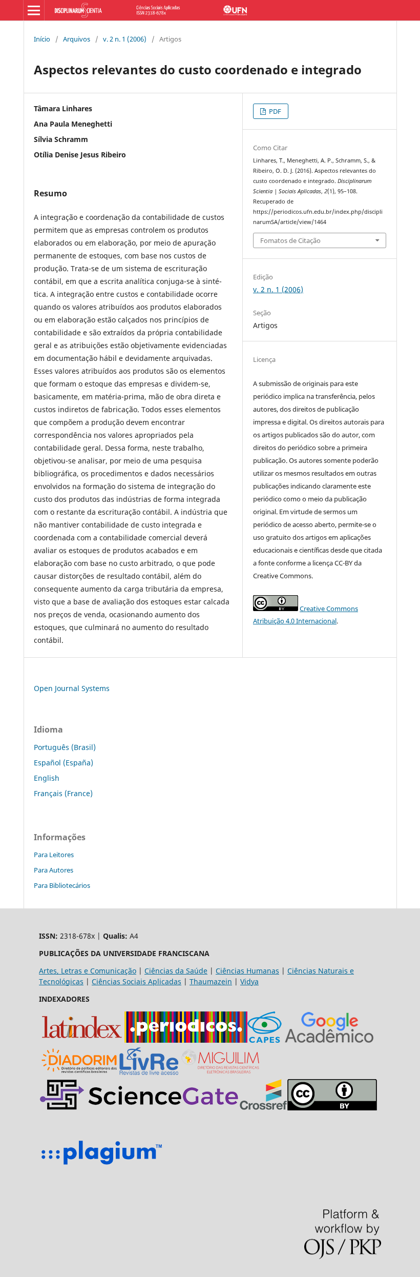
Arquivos (76, 39)
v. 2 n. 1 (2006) (124, 39)
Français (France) (63, 793)
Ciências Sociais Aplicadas (136, 981)
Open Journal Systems (72, 688)
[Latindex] (81, 1040)
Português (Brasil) (65, 747)
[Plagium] (101, 1166)
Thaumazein (211, 981)
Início (42, 39)
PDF (274, 111)
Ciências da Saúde (175, 971)
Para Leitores (54, 854)
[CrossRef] (263, 1107)
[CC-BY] (332, 1107)
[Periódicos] (185, 1040)
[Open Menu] (34, 10)
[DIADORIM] (79, 1074)
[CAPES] (264, 1040)
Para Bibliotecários (62, 885)
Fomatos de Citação (290, 240)
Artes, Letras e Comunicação (87, 971)
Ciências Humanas (247, 971)
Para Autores (53, 870)
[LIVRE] (148, 1074)
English (46, 778)
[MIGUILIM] (221, 1074)
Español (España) (63, 762)
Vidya (249, 981)
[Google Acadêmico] (329, 1040)
